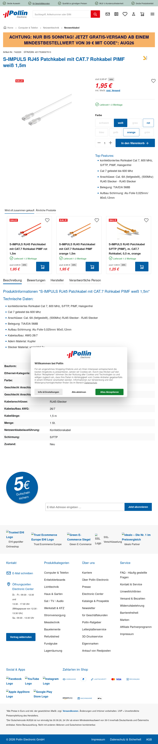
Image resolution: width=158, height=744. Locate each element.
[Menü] (153, 14)
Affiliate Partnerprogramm (136, 627)
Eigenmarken (90, 643)
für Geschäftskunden (95, 615)
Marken (124, 620)
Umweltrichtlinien (130, 591)
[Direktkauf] (116, 14)
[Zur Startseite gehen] (15, 14)
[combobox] (62, 14)
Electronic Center (92, 594)
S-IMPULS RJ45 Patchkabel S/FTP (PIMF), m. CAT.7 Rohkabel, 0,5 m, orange (127, 248)
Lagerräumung (53, 650)
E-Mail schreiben (22, 573)
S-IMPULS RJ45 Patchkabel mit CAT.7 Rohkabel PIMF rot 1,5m (28, 248)
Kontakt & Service (131, 584)
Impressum (127, 634)
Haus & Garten (53, 594)
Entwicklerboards (54, 580)
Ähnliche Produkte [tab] (46, 210)
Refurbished (51, 636)
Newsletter (88, 608)
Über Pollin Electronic (95, 580)
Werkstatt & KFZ (54, 608)
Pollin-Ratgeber (91, 622)
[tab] (12, 280)
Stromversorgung (54, 615)
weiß (120, 123)
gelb (117, 132)
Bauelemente (52, 629)
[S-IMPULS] (145, 63)
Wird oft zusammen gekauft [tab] (19, 210)
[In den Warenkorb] (42, 266)
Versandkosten (70, 710)
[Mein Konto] (133, 14)
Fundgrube (50, 643)
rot (148, 123)
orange (131, 132)
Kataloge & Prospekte (95, 601)
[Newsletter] (107, 14)
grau (137, 123)
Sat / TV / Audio (54, 601)
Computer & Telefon (56, 572)
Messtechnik (52, 622)
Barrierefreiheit (129, 612)
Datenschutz (65, 513)
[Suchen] (95, 14)
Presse (86, 587)
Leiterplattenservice (94, 629)
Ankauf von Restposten (96, 650)
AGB (149, 739)
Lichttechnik (51, 587)
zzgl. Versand (113, 90)
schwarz (106, 123)
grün (149, 132)
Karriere (87, 572)
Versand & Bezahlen (132, 598)
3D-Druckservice (92, 636)
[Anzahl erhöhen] (110, 143)
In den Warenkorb (133, 143)
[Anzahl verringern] (99, 143)
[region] (46, 110)
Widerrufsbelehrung (132, 605)
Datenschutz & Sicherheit (125, 739)
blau (103, 132)
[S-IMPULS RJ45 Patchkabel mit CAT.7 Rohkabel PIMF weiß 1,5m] (46, 110)
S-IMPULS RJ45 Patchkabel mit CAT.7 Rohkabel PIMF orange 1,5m (77, 248)
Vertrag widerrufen (21, 637)
